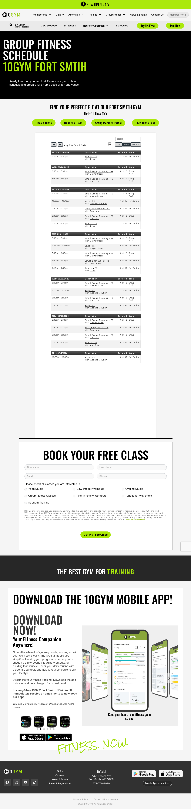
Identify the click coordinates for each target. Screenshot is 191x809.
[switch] (25, 511)
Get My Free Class (96, 534)
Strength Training (38, 502)
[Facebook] (7, 782)
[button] (21, 722)
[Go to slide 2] (40, 729)
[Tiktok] (34, 782)
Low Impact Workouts (90, 488)
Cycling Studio (134, 488)
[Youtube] (25, 782)
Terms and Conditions (135, 519)
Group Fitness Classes (41, 495)
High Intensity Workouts (91, 495)
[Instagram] (16, 782)
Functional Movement (138, 495)
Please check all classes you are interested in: (52, 484)
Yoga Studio (35, 488)
